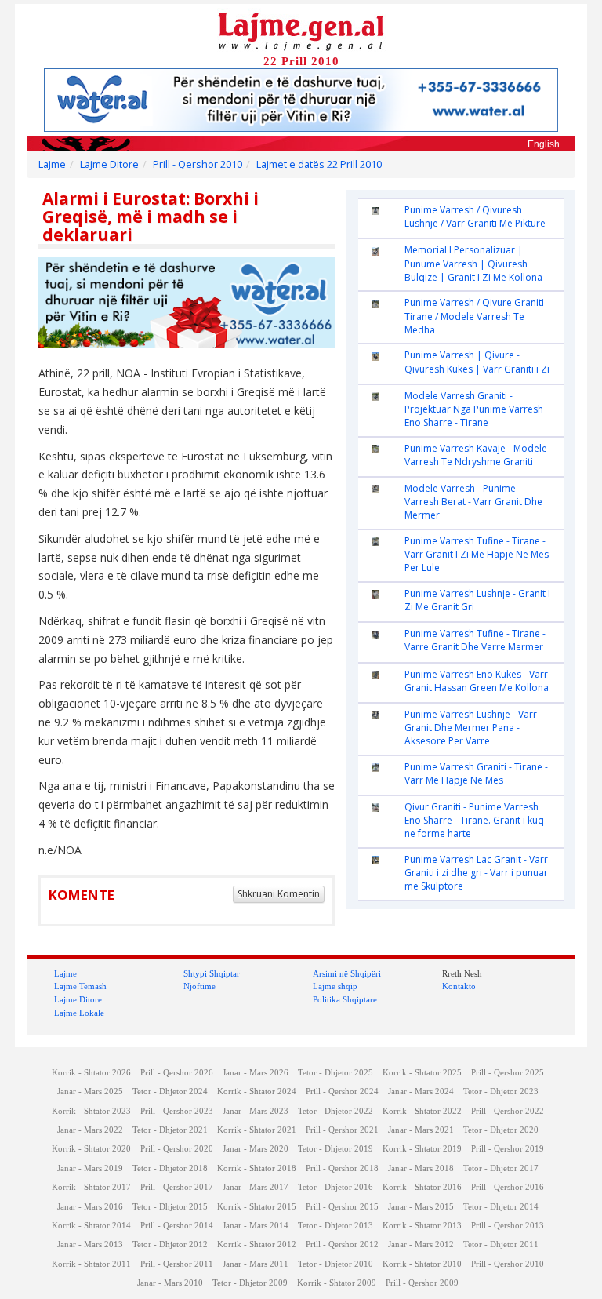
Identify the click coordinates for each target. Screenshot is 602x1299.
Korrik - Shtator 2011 (91, 1264)
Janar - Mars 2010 (170, 1283)
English (544, 144)
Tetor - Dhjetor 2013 (335, 1225)
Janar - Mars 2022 (90, 1130)
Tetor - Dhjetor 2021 (170, 1130)
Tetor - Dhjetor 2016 (335, 1187)
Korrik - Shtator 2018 (256, 1168)
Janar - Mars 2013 (90, 1244)
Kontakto (459, 986)
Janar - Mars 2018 (421, 1168)
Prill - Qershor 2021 (342, 1130)
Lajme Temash (80, 986)
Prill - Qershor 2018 (342, 1168)
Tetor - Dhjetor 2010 (335, 1264)
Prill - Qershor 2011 (176, 1264)
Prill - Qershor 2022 (507, 1111)
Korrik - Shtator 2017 (91, 1187)
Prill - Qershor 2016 (507, 1187)
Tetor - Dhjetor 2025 (335, 1072)
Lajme (52, 164)
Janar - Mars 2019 (90, 1168)
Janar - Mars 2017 (255, 1187)
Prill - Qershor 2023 (176, 1111)
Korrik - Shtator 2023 (91, 1111)
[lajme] (301, 30)
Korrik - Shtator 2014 (91, 1225)
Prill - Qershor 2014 (176, 1225)
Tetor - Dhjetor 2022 (335, 1111)
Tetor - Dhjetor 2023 (501, 1091)
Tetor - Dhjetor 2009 (250, 1283)
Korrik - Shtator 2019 (422, 1148)
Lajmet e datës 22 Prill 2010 (319, 164)
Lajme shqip (335, 986)
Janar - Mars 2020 (255, 1148)
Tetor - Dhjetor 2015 (170, 1207)
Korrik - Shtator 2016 (422, 1187)
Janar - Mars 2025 (90, 1091)
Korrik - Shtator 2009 (336, 1283)
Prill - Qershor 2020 (176, 1148)
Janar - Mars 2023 (255, 1111)
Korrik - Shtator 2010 (422, 1264)
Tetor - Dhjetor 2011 (501, 1244)
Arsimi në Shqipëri (347, 973)
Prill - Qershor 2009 (422, 1283)
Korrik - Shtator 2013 (422, 1225)
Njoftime (199, 986)
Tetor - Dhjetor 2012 (170, 1244)
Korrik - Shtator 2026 (91, 1072)
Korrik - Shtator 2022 (422, 1111)
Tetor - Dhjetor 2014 (501, 1207)
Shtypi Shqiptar (211, 973)
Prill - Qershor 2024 (342, 1091)
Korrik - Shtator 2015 (256, 1207)
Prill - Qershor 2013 (507, 1225)
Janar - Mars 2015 (421, 1207)
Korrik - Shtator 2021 (256, 1130)
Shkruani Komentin (279, 894)
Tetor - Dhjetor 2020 (501, 1130)
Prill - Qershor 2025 (507, 1072)
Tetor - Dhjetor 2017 (501, 1168)
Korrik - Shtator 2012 (256, 1244)
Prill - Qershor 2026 (176, 1072)
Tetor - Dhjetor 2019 (335, 1148)
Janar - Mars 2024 (421, 1091)
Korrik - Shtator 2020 (91, 1148)
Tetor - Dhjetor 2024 (170, 1091)
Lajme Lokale (79, 1012)
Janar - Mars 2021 (421, 1130)
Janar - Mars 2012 (421, 1244)
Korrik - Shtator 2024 (256, 1091)
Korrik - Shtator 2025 (422, 1072)
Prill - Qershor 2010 (197, 164)
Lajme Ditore (109, 164)
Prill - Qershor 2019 (507, 1148)
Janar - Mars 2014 (255, 1225)
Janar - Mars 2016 (90, 1207)
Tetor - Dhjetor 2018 (170, 1168)
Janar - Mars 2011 (255, 1264)
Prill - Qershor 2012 (342, 1244)
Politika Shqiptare (345, 999)
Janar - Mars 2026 (255, 1072)
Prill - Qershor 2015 (342, 1207)
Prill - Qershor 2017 (176, 1187)
